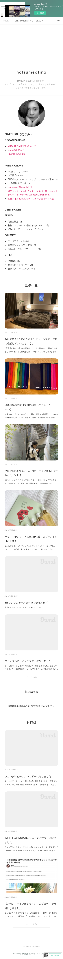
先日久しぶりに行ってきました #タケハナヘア (24, 607)
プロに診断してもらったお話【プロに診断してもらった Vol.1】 (31, 473)
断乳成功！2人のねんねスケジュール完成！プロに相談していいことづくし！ (31, 341)
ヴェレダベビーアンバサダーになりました (28, 661)
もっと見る (31, 677)
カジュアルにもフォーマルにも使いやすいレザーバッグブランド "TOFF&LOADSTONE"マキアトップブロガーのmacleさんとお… (31, 849)
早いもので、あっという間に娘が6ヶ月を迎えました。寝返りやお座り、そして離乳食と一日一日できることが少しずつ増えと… (31, 667)
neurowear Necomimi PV (20, 186)
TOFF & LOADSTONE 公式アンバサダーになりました (30, 840)
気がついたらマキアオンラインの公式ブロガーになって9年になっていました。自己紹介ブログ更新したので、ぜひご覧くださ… (31, 914)
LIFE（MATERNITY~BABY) (24, 20)
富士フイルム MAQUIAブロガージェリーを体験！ (32, 198)
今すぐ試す (40, 13)
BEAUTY (39, 20)
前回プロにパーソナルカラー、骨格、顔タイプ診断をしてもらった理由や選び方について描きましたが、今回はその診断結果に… (31, 416)
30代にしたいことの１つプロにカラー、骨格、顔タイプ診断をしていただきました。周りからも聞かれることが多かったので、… (31, 482)
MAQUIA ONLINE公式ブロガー (23, 146)
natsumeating (32, 72)
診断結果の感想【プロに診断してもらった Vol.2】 (29, 407)
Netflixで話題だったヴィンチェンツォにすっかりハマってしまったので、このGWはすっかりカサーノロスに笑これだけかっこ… (31, 548)
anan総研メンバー (17, 149)
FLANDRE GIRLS (16, 153)
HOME (6, 20)
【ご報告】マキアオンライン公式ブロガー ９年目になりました (31, 906)
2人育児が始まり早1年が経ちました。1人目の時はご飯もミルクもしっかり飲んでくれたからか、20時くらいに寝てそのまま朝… (31, 350)
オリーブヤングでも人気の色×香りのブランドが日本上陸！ (31, 539)
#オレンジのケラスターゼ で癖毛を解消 (26, 602)
